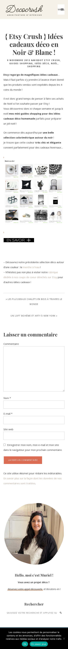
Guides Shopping (21, 63)
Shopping (34, 66)
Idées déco (42, 63)
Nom (7, 398)
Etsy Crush (52, 60)
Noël (54, 63)
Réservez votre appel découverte (25, 589)
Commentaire (11, 343)
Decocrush (24, 9)
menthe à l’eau (31, 267)
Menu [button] (61, 9)
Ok (24, 644)
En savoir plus (38, 644)
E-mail (7, 413)
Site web (8, 429)
